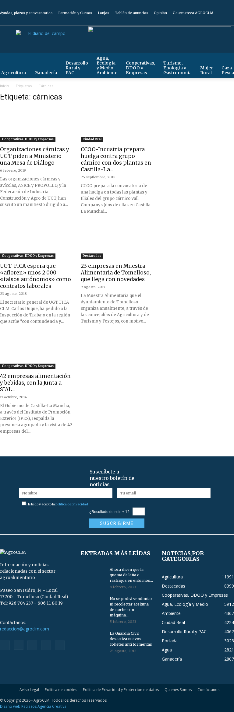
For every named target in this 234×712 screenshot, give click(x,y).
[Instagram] (199, 21)
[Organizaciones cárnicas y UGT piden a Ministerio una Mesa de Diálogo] (36, 125)
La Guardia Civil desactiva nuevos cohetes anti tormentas (131, 639)
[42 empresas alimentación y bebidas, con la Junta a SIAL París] (36, 352)
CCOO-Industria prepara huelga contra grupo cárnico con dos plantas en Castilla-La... (116, 159)
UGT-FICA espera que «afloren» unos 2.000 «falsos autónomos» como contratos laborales (35, 276)
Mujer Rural (206, 70)
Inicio (4, 86)
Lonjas (103, 13)
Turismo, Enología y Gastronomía (177, 67)
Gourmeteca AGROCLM (193, 13)
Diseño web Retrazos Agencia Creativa (33, 706)
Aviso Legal (29, 689)
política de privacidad (71, 504)
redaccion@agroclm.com (24, 629)
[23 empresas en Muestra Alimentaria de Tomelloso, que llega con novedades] (117, 242)
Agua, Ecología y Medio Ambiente (107, 65)
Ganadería (45, 72)
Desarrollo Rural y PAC (77, 67)
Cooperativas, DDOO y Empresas (140, 67)
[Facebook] (189, 21)
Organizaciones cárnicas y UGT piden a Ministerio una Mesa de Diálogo (34, 156)
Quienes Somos (178, 689)
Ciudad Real (92, 139)
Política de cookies (61, 689)
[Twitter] (219, 21)
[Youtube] (229, 21)
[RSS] (209, 21)
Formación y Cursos (75, 13)
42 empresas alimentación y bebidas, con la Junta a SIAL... (35, 383)
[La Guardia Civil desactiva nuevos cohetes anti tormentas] (93, 639)
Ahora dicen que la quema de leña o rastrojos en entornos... (131, 575)
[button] (226, 60)
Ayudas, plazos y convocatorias (26, 13)
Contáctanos (208, 689)
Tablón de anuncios (131, 13)
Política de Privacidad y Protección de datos (121, 689)
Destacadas (92, 256)
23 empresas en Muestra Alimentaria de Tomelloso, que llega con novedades (116, 273)
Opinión (160, 13)
